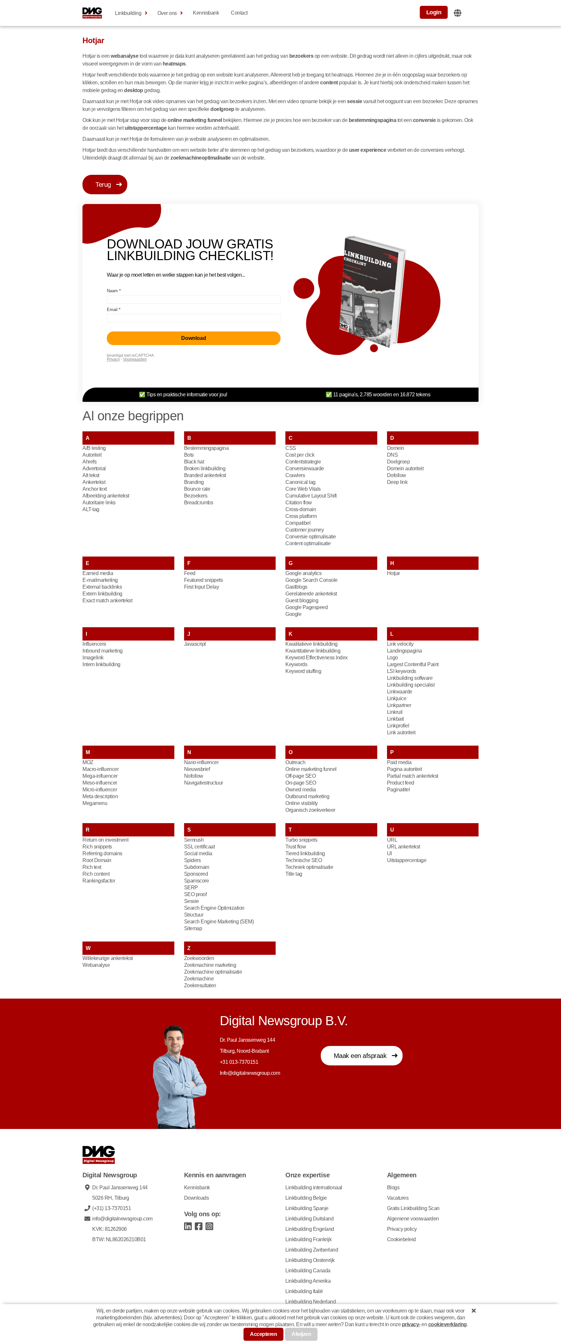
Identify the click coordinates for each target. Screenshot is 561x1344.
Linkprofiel (398, 725)
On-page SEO (300, 783)
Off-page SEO (300, 776)
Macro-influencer (100, 769)
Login (434, 12)
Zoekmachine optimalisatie (213, 972)
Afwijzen (301, 1334)
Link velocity (400, 644)
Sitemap (193, 928)
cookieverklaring (447, 1324)
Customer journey (304, 530)
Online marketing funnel (311, 769)
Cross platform (301, 516)
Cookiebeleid (401, 1239)
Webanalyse (96, 965)
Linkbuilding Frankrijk (308, 1239)
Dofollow (396, 475)
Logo (392, 657)
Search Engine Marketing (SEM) (219, 921)
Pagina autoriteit (404, 769)
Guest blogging (301, 600)
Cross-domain (300, 509)
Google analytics (303, 573)
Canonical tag (300, 482)
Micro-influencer (99, 789)
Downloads (196, 1198)
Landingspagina (404, 651)
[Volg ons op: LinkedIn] (188, 1225)
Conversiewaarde (304, 468)
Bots (189, 455)
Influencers (94, 644)
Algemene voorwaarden (413, 1218)
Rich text (91, 867)
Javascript (195, 644)
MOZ (88, 762)
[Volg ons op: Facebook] (199, 1225)
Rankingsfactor (98, 880)
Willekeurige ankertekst (107, 958)
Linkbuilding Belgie (306, 1198)
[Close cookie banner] (474, 1310)
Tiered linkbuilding (305, 853)
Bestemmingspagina (206, 448)
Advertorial (94, 468)
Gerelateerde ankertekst (311, 593)
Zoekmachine (199, 978)
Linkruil (395, 712)
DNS (392, 455)
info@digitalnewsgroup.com (122, 1218)
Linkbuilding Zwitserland (311, 1250)
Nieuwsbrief (197, 769)
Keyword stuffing (303, 671)
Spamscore (196, 880)
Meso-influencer (99, 783)
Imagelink (93, 657)
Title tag (293, 874)
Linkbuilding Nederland (310, 1301)
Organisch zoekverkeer (310, 810)
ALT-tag (90, 509)
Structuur (194, 915)
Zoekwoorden (199, 958)
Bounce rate (197, 489)
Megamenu (94, 803)
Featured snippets (203, 580)
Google (293, 614)
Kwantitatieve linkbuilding (312, 651)
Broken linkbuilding (205, 468)
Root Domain (96, 860)
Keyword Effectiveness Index (316, 657)
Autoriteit (91, 455)
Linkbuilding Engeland (309, 1229)
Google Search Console (311, 580)
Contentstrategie (303, 461)
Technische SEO (303, 860)
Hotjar (393, 573)
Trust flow (295, 846)
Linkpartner (399, 705)
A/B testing (94, 448)
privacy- (411, 1324)
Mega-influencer (100, 776)
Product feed (400, 783)
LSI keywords (401, 671)
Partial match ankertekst (412, 776)
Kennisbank (206, 13)
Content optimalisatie (308, 543)
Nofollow (193, 776)
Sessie (191, 901)
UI (389, 853)
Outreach (295, 762)
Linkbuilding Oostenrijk (310, 1260)
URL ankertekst (403, 846)
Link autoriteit (401, 732)
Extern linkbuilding (102, 593)
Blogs (393, 1187)
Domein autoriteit (405, 468)
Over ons (167, 13)
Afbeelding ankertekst (105, 495)
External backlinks (102, 587)
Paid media (399, 762)
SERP (191, 887)
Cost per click (299, 455)
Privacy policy (402, 1229)
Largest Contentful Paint (413, 664)
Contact (239, 13)
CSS (290, 448)
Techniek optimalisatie (309, 867)
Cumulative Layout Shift (311, 495)
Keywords (296, 664)
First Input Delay (201, 587)
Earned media (97, 573)
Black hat (194, 461)
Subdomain (196, 867)
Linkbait (395, 719)
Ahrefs (89, 461)
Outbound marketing (307, 796)
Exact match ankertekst (107, 600)
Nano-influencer (201, 762)
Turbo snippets (301, 840)
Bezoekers (195, 495)
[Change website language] (457, 13)
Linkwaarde (399, 691)
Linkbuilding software (410, 678)
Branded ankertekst (205, 475)
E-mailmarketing (100, 580)
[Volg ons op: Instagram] (210, 1225)
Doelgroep (398, 461)
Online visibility (301, 803)
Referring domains (102, 853)
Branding (194, 482)
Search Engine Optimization (214, 908)
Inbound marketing (102, 651)
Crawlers (295, 475)
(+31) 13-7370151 (111, 1208)
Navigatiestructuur (203, 783)
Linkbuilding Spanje (307, 1208)
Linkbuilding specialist (411, 685)
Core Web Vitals (303, 489)
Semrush (194, 840)
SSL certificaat (199, 846)
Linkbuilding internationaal (313, 1187)
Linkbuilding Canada (307, 1270)
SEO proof (195, 894)
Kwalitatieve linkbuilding (311, 644)
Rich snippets (97, 846)
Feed (189, 573)
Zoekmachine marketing (210, 965)
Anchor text (94, 489)
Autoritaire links (99, 502)
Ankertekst (93, 482)
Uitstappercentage (407, 860)
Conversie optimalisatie (310, 536)
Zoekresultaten (200, 985)
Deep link (397, 482)
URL (392, 840)
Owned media (300, 789)
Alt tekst (90, 475)
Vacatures (398, 1198)
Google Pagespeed (306, 607)
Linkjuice (396, 698)
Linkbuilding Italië (304, 1291)
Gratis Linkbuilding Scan (413, 1208)
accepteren (263, 1334)
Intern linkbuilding (101, 664)
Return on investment (105, 840)
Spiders (192, 860)
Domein (395, 448)
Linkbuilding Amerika (307, 1281)
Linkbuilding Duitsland (309, 1218)
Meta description (100, 796)
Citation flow (298, 502)
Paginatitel (398, 789)
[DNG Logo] (92, 13)
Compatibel (297, 523)
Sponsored (196, 874)
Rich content (95, 874)
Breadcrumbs (198, 502)
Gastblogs (296, 587)
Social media (198, 853)
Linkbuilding (128, 13)
